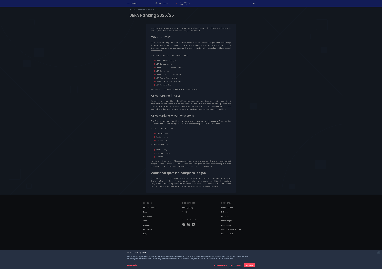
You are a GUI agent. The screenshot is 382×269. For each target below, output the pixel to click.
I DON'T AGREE (235, 265)
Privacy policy (132, 265)
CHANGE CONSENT (220, 265)
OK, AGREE (249, 265)
